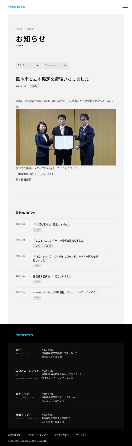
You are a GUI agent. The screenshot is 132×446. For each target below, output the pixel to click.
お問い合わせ (14, 435)
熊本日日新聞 (23, 179)
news (34, 86)
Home (19, 28)
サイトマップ (82, 435)
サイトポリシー (62, 435)
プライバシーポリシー (37, 435)
